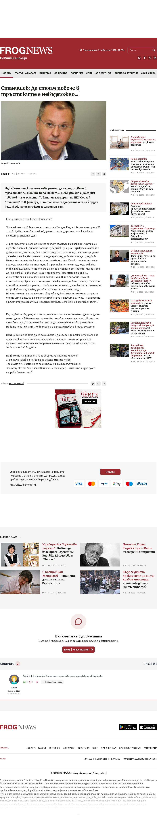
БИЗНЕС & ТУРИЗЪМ (130, 748)
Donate (110, 472)
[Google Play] (128, 727)
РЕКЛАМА (115, 759)
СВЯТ (95, 748)
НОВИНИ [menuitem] (6, 73)
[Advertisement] (78, 19)
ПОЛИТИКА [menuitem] (77, 73)
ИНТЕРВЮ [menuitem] (45, 73)
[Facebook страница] (145, 58)
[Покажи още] (78, 813)
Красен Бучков (16, 383)
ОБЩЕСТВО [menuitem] (60, 73)
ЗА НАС (88, 759)
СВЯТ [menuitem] (89, 73)
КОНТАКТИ (101, 759)
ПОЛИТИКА (83, 748)
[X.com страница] (150, 58)
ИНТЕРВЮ (54, 748)
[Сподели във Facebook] (98, 174)
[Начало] (139, 58)
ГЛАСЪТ (42, 748)
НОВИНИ (5, 174)
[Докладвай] (37, 682)
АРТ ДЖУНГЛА (108, 748)
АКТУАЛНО (68, 748)
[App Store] (148, 727)
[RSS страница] (155, 58)
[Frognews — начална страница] (18, 727)
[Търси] (153, 50)
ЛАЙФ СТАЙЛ (150, 748)
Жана (14, 687)
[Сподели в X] (104, 174)
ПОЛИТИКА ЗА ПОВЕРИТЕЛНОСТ (140, 759)
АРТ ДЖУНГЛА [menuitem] (103, 73)
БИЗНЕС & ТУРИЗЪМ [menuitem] (126, 73)
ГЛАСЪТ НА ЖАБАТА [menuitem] (25, 73)
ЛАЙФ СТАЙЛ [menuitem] (148, 73)
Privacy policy (99, 773)
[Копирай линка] (93, 174)
